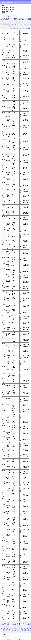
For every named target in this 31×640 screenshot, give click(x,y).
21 (21, 18)
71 (15, 624)
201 (26, 28)
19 (19, 18)
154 (7, 25)
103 (21, 22)
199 (23, 28)
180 (16, 27)
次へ (30, 28)
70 (14, 624)
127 (27, 23)
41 (13, 19)
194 (16, 28)
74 (18, 624)
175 (9, 27)
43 (15, 19)
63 (6, 624)
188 (28, 27)
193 (14, 28)
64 (7, 624)
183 (21, 27)
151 (3, 25)
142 (19, 24)
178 (13, 27)
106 (25, 22)
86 (1, 22)
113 (6, 23)
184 (22, 27)
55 (28, 19)
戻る (5, 636)
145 (24, 24)
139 (15, 24)
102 (19, 22)
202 (28, 28)
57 (30, 19)
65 (8, 624)
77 (21, 624)
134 (7, 24)
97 (13, 22)
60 (3, 624)
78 (22, 624)
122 (19, 23)
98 (14, 22)
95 (11, 22)
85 (30, 624)
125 (24, 23)
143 (21, 24)
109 (30, 22)
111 (3, 23)
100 (16, 22)
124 (22, 23)
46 (18, 19)
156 (10, 25)
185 (24, 27)
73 (17, 624)
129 (30, 23)
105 (24, 22)
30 (1, 19)
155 (9, 25)
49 (21, 19)
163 (21, 25)
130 (1, 24)
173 (6, 27)
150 (1, 25)
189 (30, 27)
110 (1, 23)
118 (13, 23)
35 (6, 19)
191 (11, 28)
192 (13, 28)
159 (15, 25)
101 (18, 22)
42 (14, 19)
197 (20, 28)
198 (22, 28)
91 (6, 22)
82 (27, 624)
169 (30, 25)
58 (1, 624)
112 (4, 23)
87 (2, 22)
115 (9, 23)
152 (4, 25)
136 (10, 24)
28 (29, 18)
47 (19, 19)
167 (27, 25)
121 (18, 23)
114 (7, 23)
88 (3, 22)
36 (7, 19)
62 (5, 624)
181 (18, 27)
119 (15, 23)
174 (7, 27)
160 (16, 25)
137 (12, 24)
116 (10, 23)
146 (25, 24)
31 (2, 19)
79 (23, 624)
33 (4, 19)
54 (27, 19)
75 (19, 624)
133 (6, 24)
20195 (7, 634)
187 (27, 27)
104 (22, 22)
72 (16, 624)
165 (24, 25)
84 (29, 624)
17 (17, 18)
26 (27, 18)
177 (12, 27)
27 (28, 18)
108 (28, 22)
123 (21, 23)
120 (16, 23)
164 (22, 25)
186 (25, 27)
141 (18, 24)
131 (3, 24)
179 (15, 27)
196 (19, 28)
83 (28, 624)
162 (19, 25)
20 (20, 18)
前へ (2, 18)
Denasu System (18, 639)
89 (4, 22)
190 (10, 28)
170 (1, 27)
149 (30, 24)
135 (9, 24)
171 (3, 27)
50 (22, 19)
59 (2, 624)
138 (13, 24)
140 (16, 24)
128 (28, 23)
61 (4, 624)
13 (13, 18)
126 (25, 23)
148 (28, 24)
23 (23, 18)
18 (18, 18)
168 (28, 25)
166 (25, 25)
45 (17, 19)
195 (17, 28)
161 (18, 25)
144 (22, 24)
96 (12, 22)
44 (16, 19)
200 (25, 28)
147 (27, 24)
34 (5, 19)
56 (29, 19)
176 (10, 27)
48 (20, 19)
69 (13, 624)
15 (15, 18)
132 (4, 24)
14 (14, 18)
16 (16, 18)
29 (30, 18)
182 (19, 27)
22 (22, 18)
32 (3, 19)
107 (27, 22)
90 (5, 22)
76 (20, 624)
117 (12, 23)
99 (15, 22)
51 (23, 19)
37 (8, 19)
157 (12, 25)
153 (6, 25)
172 (4, 27)
